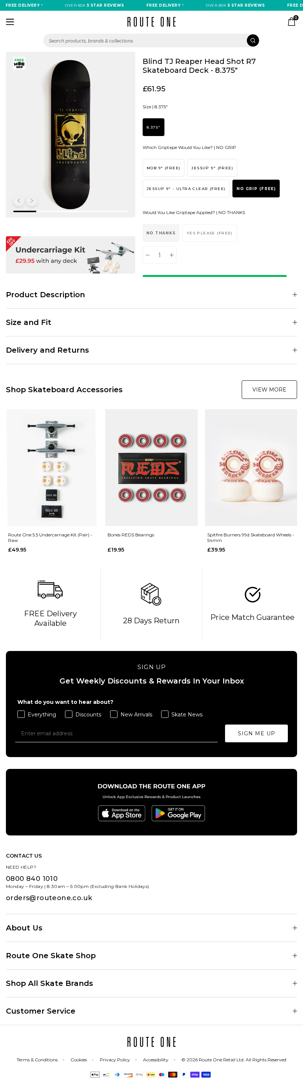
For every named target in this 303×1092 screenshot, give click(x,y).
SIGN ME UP (256, 733)
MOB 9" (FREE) (163, 168)
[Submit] (253, 40)
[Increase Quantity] (171, 255)
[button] (18, 200)
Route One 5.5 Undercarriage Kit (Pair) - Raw (50, 537)
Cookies (79, 1059)
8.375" (153, 127)
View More (269, 389)
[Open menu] (10, 21)
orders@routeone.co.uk (49, 898)
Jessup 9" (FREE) (212, 168)
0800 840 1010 (32, 879)
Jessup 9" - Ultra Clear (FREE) (186, 188)
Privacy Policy (115, 1059)
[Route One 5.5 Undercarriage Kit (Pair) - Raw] (52, 467)
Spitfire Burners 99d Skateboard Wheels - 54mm (250, 537)
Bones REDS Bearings (131, 534)
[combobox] (151, 40)
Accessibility (155, 1059)
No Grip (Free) (256, 188)
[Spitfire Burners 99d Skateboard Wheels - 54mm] (251, 467)
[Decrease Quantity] (147, 255)
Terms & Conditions (37, 1059)
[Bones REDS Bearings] (151, 467)
